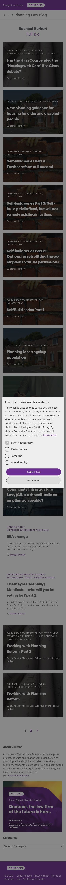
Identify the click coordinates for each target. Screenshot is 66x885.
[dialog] (33, 442)
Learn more (49, 435)
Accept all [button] (33, 471)
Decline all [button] (33, 480)
